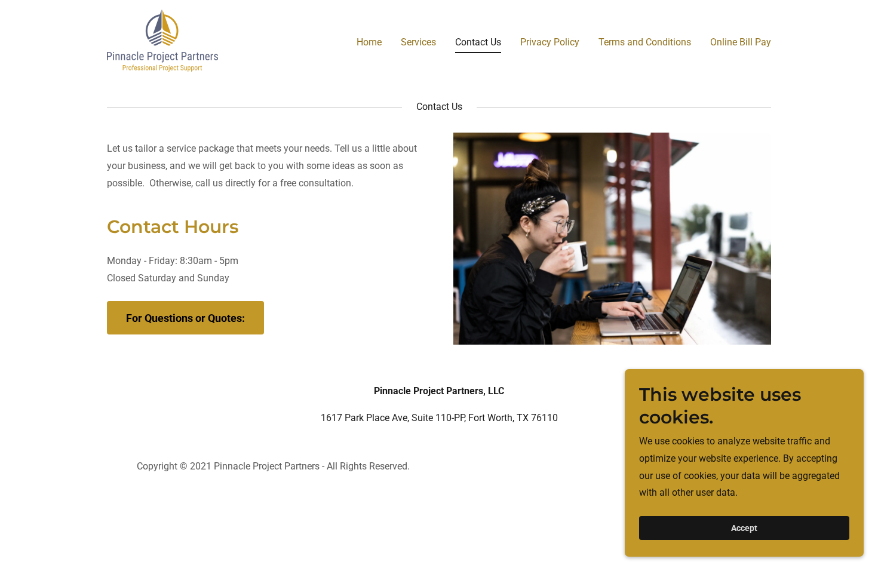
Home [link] (369, 42)
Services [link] (418, 42)
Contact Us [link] (478, 42)
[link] (162, 39)
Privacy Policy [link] (549, 42)
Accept (744, 528)
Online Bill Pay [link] (740, 42)
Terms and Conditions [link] (644, 42)
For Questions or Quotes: (185, 318)
